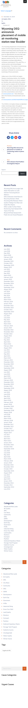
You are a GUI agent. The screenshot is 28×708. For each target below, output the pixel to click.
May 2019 (7, 396)
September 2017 (9, 431)
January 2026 (8, 259)
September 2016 (9, 449)
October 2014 (8, 485)
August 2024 (8, 289)
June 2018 (7, 414)
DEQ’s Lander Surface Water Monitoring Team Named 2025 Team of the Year (13, 209)
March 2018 (7, 418)
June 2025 (7, 271)
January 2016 (8, 463)
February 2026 (8, 257)
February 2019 (8, 402)
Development (8, 521)
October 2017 (8, 429)
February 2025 (8, 277)
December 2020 (8, 362)
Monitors (6, 535)
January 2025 (8, 279)
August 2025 (8, 267)
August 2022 (8, 336)
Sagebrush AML (7, 650)
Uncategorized (8, 547)
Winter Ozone (8, 551)
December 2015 (8, 465)
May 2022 (7, 340)
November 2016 (9, 445)
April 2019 (7, 398)
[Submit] (24, 562)
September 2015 (9, 471)
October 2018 (8, 408)
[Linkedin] (19, 137)
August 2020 (8, 370)
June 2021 (7, 352)
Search (4, 170)
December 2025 (8, 261)
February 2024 (8, 302)
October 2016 (8, 447)
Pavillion (6, 539)
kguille (3, 23)
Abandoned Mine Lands (11, 507)
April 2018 (7, 416)
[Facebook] (8, 137)
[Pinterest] (15, 137)
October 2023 (8, 310)
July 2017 (7, 435)
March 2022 (7, 344)
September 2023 (9, 312)
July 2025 (7, 269)
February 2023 (8, 326)
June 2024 (7, 293)
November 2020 (9, 364)
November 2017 (9, 426)
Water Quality (8, 549)
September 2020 (9, 368)
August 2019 (8, 390)
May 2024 (7, 295)
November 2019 (9, 384)
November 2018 (9, 406)
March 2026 (7, 255)
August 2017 (8, 433)
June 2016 (7, 453)
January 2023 (8, 328)
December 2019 (8, 382)
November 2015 (9, 467)
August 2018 (8, 412)
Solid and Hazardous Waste (12, 541)
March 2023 (7, 324)
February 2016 (8, 461)
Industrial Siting (8, 529)
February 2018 (8, 420)
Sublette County (9, 545)
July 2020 (7, 372)
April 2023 (7, 322)
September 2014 (9, 487)
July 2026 (7, 249)
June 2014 (7, 489)
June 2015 (7, 477)
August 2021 (8, 348)
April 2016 (7, 457)
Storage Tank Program (11, 543)
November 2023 (9, 308)
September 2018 (9, 410)
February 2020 (8, 380)
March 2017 (7, 441)
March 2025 (7, 275)
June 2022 (7, 338)
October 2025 (8, 263)
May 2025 (7, 273)
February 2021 (8, 360)
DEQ (9, 19)
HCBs (5, 527)
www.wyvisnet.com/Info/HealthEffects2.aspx (15, 99)
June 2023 (7, 318)
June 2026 (7, 251)
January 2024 (8, 304)
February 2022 (8, 346)
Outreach (7, 537)
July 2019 (7, 392)
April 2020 (7, 376)
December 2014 (8, 483)
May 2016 (7, 455)
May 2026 (7, 253)
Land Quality (7, 533)
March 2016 (7, 459)
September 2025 (9, 265)
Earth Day (7, 523)
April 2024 (7, 297)
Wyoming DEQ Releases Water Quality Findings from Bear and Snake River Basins (13, 203)
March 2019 (7, 400)
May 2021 (7, 354)
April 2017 (7, 439)
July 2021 (7, 350)
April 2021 (7, 356)
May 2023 (7, 320)
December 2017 (8, 424)
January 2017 (8, 443)
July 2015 (7, 475)
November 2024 (9, 283)
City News (7, 513)
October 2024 (8, 285)
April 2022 (7, 342)
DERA (5, 519)
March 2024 (7, 300)
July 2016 (7, 451)
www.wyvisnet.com (8, 94)
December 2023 (8, 306)
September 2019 (9, 388)
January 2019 (8, 404)
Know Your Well (9, 531)
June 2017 (7, 437)
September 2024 (9, 287)
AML (5, 511)
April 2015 (7, 479)
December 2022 (8, 330)
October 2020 (8, 366)
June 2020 (7, 374)
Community (7, 515)
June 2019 (7, 394)
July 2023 (7, 316)
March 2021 (7, 358)
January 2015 (8, 481)
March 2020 (7, 378)
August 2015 (8, 473)
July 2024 (7, 291)
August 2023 (8, 314)
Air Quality (4, 19)
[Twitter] (12, 137)
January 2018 (8, 422)
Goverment (7, 525)
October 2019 (8, 386)
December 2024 (8, 281)
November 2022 (9, 332)
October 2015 (8, 469)
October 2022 (8, 334)
